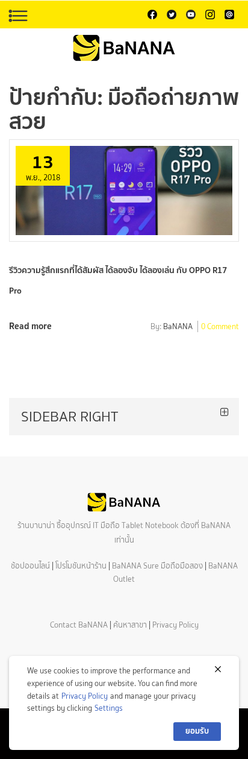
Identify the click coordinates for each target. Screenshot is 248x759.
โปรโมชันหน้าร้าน (81, 566)
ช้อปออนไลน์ (30, 566)
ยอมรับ (197, 731)
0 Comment (220, 327)
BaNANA (178, 327)
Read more (30, 325)
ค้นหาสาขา (130, 625)
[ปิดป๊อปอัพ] (218, 669)
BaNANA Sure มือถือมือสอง (157, 566)
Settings (109, 708)
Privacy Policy (175, 625)
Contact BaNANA (79, 625)
